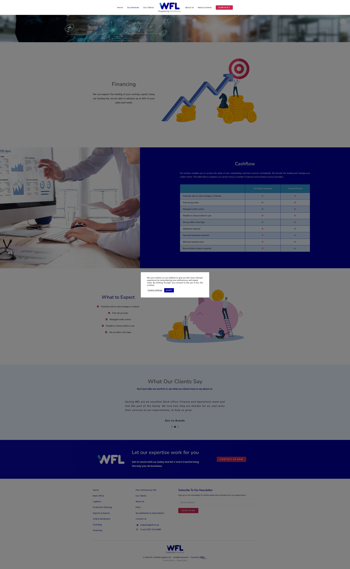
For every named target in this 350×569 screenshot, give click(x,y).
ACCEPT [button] (169, 290)
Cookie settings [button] (155, 290)
